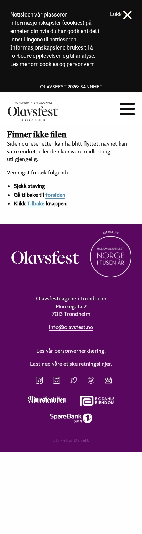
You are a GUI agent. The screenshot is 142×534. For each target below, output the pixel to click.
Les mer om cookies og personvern (52, 64)
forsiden (55, 194)
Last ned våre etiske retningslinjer (70, 363)
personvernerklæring (79, 350)
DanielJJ (82, 440)
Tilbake (35, 203)
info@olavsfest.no (71, 326)
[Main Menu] (127, 108)
